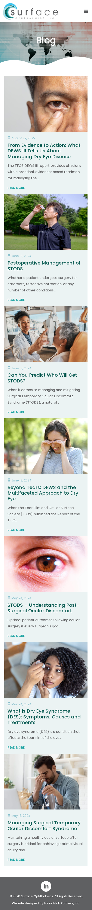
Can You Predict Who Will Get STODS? (42, 378)
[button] (76, 11)
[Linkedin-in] (46, 886)
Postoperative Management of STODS (43, 266)
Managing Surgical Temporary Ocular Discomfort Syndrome (44, 825)
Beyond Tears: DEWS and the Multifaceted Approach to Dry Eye (42, 493)
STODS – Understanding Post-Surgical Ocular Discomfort (43, 608)
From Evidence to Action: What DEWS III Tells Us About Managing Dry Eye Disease (43, 151)
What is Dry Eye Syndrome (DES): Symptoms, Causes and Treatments (44, 717)
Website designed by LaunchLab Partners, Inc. (46, 903)
